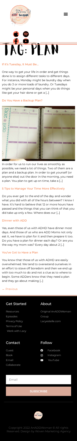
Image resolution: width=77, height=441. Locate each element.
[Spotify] (26, 34)
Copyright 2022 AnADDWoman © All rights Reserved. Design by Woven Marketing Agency (38, 429)
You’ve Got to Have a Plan (20, 252)
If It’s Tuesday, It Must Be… (20, 64)
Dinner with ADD (14, 220)
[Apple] (16, 34)
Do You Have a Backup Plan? (22, 100)
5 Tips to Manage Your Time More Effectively (33, 188)
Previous (10, 289)
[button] (65, 14)
